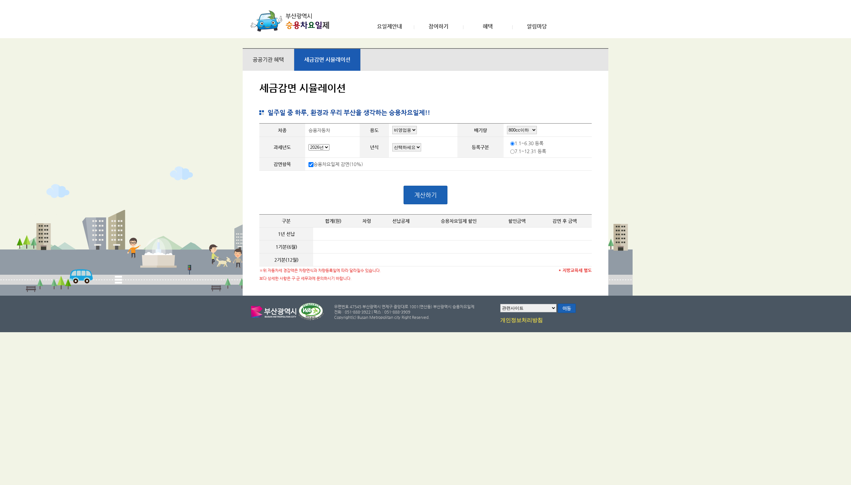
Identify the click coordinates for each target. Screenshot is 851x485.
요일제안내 (389, 26)
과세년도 (282, 147)
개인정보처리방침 (521, 320)
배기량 (480, 130)
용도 (374, 130)
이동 (566, 308)
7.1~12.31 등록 (530, 151)
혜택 (488, 26)
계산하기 (425, 194)
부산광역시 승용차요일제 (292, 21)
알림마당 (537, 26)
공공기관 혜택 (268, 59)
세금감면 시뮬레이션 (327, 59)
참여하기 (438, 26)
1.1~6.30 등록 (529, 143)
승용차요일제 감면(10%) (338, 164)
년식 (374, 147)
